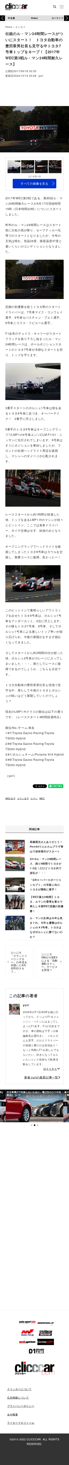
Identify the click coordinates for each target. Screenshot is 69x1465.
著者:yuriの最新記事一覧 (41, 1077)
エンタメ (20, 27)
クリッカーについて (19, 1389)
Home (34, 18)
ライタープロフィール (20, 1423)
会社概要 (12, 1414)
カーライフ (57, 18)
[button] (66, 18)
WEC (42, 798)
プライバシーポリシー (20, 1406)
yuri (40, 76)
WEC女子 (10, 798)
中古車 (11, 18)
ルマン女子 (23, 798)
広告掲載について (18, 1397)
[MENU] (62, 7)
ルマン (34, 798)
